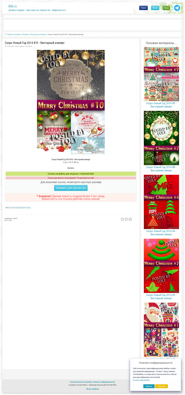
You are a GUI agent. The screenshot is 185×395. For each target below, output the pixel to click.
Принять (149, 386)
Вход (166, 8)
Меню (155, 8)
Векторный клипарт (24, 208)
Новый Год (14, 208)
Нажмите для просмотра (71, 188)
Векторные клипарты (24, 46)
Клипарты (11, 46)
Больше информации (141, 380)
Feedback (95, 389)
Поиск (143, 8)
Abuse (88, 389)
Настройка (161, 386)
